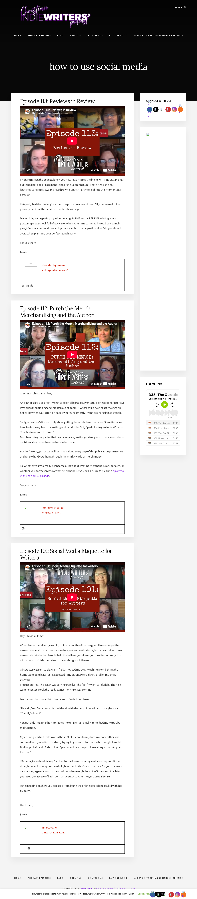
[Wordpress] (31, 286)
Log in (132, 888)
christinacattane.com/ (53, 832)
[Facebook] (23, 848)
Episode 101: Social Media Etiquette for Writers (66, 554)
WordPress (122, 888)
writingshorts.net (51, 512)
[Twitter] (23, 286)
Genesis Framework (106, 888)
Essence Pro (86, 888)
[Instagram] (27, 286)
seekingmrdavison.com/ (55, 270)
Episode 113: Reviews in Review (57, 101)
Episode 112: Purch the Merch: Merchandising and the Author (57, 312)
